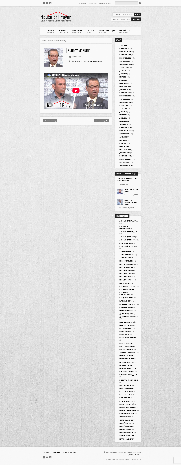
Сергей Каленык (126, 420)
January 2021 (124, 90)
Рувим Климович (126, 414)
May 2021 (123, 77)
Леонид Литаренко (127, 353)
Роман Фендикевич (127, 410)
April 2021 (123, 80)
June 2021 (123, 74)
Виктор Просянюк (127, 264)
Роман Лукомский (127, 407)
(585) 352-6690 (135, 455)
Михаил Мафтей (126, 362)
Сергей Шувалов (126, 433)
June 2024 (123, 45)
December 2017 (125, 156)
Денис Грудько (126, 314)
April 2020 (123, 118)
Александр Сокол (127, 237)
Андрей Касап (125, 252)
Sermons (50, 41)
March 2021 (124, 83)
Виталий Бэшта (126, 274)
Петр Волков (124, 398)
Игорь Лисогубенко (127, 338)
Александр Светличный (80, 61)
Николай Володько (128, 375)
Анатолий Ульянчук (128, 246)
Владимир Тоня (126, 298)
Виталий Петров (126, 280)
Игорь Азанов (125, 332)
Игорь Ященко (125, 343)
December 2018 (125, 127)
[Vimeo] (50, 3)
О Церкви (82, 3)
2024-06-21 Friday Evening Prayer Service (127, 180)
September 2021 (125, 64)
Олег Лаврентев (126, 388)
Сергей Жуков (125, 417)
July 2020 (123, 109)
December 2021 (125, 55)
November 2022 (125, 52)
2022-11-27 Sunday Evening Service (130, 202)
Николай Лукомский (128, 380)
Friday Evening (51, 121)
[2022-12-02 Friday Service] (120, 193)
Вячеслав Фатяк (126, 307)
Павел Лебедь (125, 395)
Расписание (92, 3)
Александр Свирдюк (128, 231)
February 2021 (125, 86)
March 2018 (124, 146)
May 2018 (123, 140)
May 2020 (123, 115)
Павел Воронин (126, 392)
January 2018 (124, 153)
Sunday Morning (60, 41)
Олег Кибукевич (126, 385)
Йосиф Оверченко (127, 349)
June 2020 (123, 112)
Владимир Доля (126, 289)
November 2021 (125, 58)
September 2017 (125, 165)
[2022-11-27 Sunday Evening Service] (120, 204)
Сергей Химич (125, 429)
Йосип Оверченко (127, 346)
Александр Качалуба (128, 221)
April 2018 (123, 143)
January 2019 (124, 124)
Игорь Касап (124, 335)
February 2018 (125, 150)
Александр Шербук (127, 240)
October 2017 (124, 162)
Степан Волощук (126, 436)
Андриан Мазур (126, 258)
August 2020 (124, 105)
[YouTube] (47, 3)
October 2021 (124, 61)
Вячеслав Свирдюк (127, 304)
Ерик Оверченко (126, 325)
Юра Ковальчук (126, 439)
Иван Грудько (125, 328)
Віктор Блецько (126, 283)
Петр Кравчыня (125, 401)
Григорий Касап (126, 310)
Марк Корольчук (126, 359)
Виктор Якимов (126, 267)
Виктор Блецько (126, 261)
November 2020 (125, 96)
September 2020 (125, 102)
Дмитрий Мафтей (127, 322)
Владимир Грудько (127, 286)
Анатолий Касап (96, 61)
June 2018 (123, 137)
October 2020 (124, 99)
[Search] (140, 3)
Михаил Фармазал (127, 368)
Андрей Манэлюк (126, 255)
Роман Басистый (126, 404)
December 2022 (125, 49)
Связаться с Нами (104, 3)
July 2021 (123, 71)
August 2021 (124, 67)
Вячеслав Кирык (126, 301)
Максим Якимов (126, 356)
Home (44, 41)
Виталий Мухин (126, 277)
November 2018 (125, 131)
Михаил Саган (125, 365)
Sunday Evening (100, 121)
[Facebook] (44, 3)
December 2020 (125, 93)
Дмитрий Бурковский (128, 317)
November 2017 (125, 159)
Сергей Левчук (125, 423)
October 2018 (124, 134)
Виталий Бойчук (126, 270)
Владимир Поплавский (124, 294)
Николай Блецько (127, 372)
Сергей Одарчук (126, 426)
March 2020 (124, 121)
